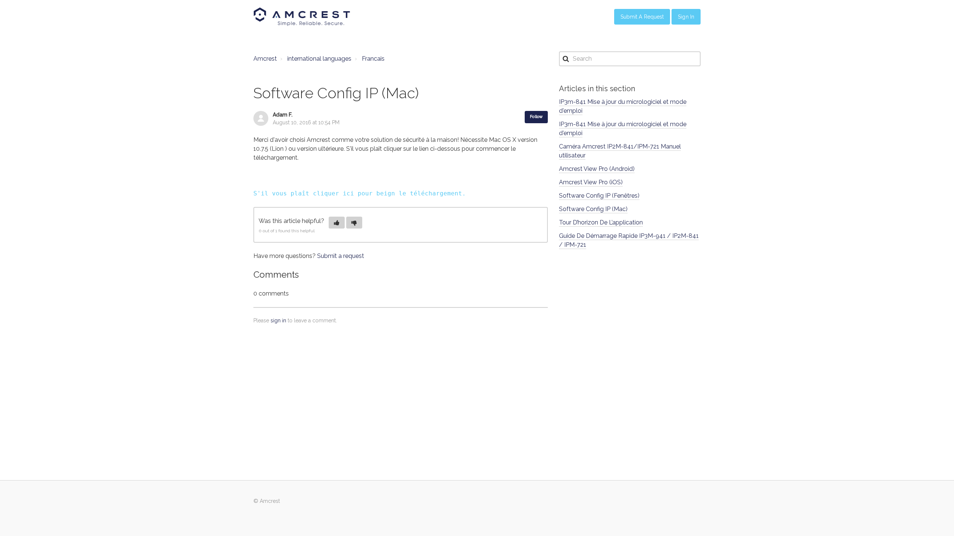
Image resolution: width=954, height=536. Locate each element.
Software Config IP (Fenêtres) (599, 195)
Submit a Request (642, 17)
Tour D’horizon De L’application (601, 222)
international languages (319, 58)
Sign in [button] (686, 17)
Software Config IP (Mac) (593, 209)
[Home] (301, 16)
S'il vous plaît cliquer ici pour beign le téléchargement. (359, 193)
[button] (337, 223)
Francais (373, 58)
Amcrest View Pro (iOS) (591, 182)
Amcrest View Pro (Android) (597, 168)
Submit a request (340, 255)
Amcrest (265, 58)
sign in (278, 320)
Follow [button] (536, 116)
